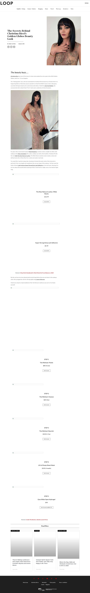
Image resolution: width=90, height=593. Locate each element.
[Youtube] (47, 578)
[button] (8, 47)
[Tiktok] (51, 578)
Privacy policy (53, 582)
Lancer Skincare (40, 279)
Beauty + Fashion (31, 9)
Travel (52, 9)
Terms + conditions (63, 582)
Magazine (48, 584)
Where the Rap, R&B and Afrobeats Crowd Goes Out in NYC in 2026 (68, 563)
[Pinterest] (56, 578)
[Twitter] (38, 578)
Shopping (40, 9)
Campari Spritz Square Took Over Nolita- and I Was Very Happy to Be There (44, 561)
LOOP (6, 3)
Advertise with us (35, 582)
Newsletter (44, 582)
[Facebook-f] (34, 578)
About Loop (25, 582)
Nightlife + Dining (21, 9)
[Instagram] (43, 578)
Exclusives (65, 9)
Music (46, 9)
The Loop (58, 9)
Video (72, 9)
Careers (42, 584)
